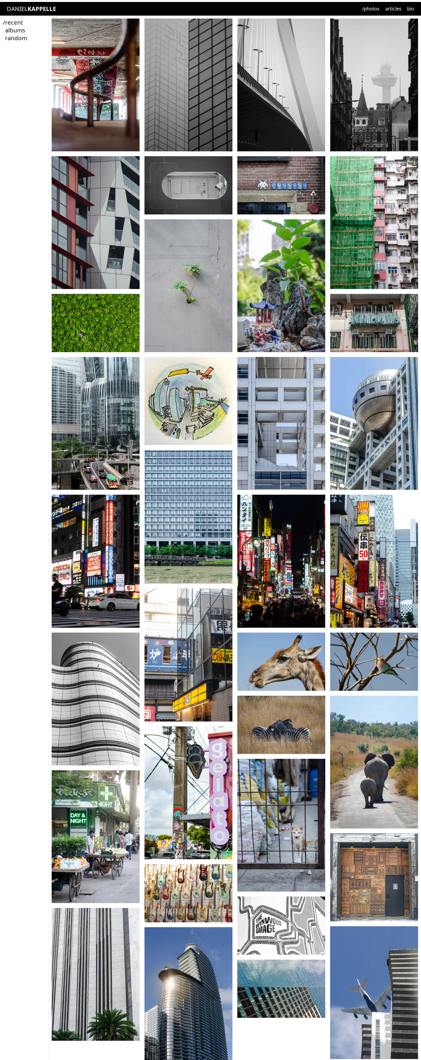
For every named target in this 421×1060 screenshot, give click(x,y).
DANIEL (31, 9)
